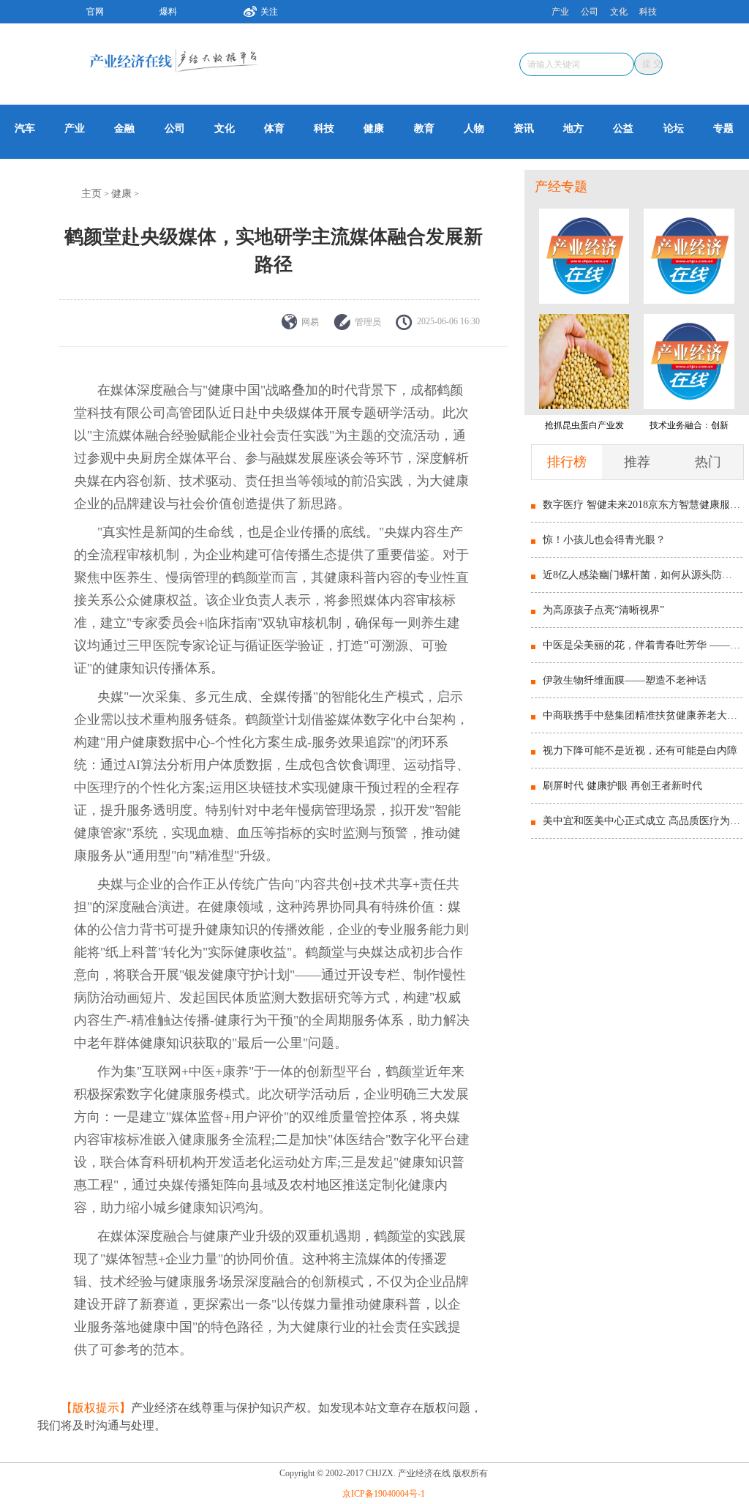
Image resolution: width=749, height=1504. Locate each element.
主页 (91, 193)
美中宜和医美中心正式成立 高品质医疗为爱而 (642, 820)
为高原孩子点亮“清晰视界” (603, 610)
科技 (648, 12)
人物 (474, 128)
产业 (560, 12)
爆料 (168, 12)
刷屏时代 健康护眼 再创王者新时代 (622, 785)
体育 (274, 128)
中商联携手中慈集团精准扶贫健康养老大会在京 (642, 715)
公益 (623, 128)
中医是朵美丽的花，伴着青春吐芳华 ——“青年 (642, 645)
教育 (424, 128)
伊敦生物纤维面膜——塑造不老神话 (625, 680)
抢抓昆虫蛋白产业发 (584, 425)
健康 (374, 128)
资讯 (523, 128)
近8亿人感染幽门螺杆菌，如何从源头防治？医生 (642, 574)
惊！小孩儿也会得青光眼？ (604, 539)
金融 (124, 128)
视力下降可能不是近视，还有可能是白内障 (640, 750)
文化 (619, 12)
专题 (723, 128)
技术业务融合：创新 (689, 425)
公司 (589, 12)
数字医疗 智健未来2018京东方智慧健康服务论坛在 (642, 504)
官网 (95, 12)
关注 (269, 12)
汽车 (25, 128)
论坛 (673, 128)
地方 (573, 128)
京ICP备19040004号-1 (383, 1494)
